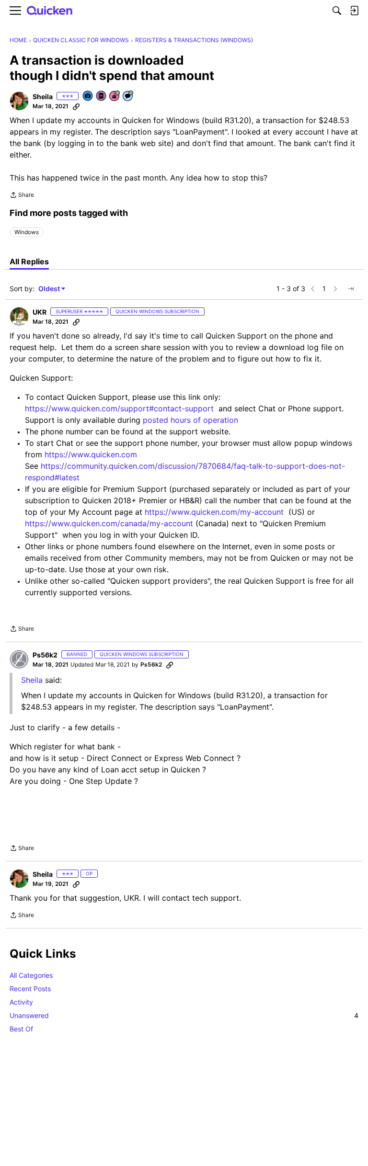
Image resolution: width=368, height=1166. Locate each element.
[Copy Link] (76, 106)
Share (22, 196)
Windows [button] (26, 232)
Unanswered (184, 1015)
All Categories (31, 975)
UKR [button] (39, 312)
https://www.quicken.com (91, 454)
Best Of (21, 1029)
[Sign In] (354, 10)
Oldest (49, 289)
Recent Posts (30, 989)
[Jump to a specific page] (350, 288)
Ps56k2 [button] (45, 655)
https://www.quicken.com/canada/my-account (109, 523)
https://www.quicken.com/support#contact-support (119, 408)
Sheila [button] (43, 96)
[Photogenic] (88, 96)
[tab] (29, 261)
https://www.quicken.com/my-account (214, 512)
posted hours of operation (190, 420)
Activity (21, 1002)
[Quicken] (50, 11)
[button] (19, 101)
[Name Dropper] (101, 96)
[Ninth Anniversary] (115, 96)
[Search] (336, 10)
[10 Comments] (128, 96)
